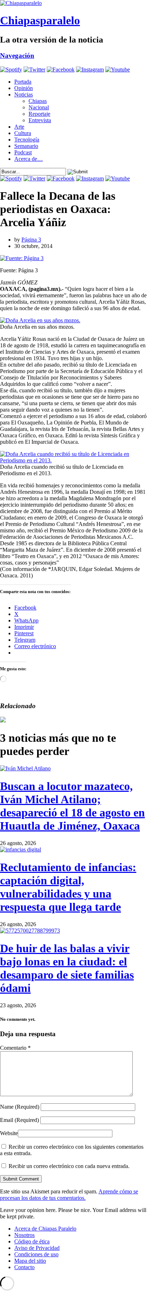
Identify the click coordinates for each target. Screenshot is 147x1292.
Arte (19, 127)
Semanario (26, 146)
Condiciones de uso (36, 1254)
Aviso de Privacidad (37, 1248)
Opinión (23, 88)
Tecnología (26, 139)
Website (9, 1133)
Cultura (22, 133)
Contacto (24, 1267)
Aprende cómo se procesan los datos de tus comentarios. (69, 1194)
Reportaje (39, 114)
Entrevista (40, 120)
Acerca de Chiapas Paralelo (45, 1229)
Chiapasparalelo (40, 20)
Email (19, 1120)
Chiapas (38, 101)
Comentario (15, 1048)
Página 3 (31, 240)
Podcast (23, 152)
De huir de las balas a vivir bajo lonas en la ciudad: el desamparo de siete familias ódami (67, 968)
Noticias (23, 94)
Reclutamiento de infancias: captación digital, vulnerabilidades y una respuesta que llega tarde (68, 887)
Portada (22, 82)
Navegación (17, 55)
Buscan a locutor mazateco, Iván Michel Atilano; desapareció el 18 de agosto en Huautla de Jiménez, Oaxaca (72, 806)
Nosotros (24, 1235)
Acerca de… (28, 159)
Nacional (39, 107)
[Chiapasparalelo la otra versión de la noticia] (73, 3)
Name (19, 1107)
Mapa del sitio (30, 1261)
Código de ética (32, 1241)
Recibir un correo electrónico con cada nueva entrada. (69, 1166)
